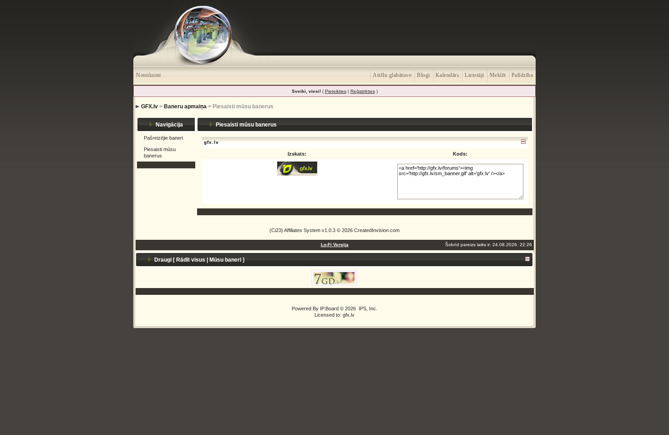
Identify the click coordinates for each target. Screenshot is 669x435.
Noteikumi (148, 75)
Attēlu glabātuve (392, 75)
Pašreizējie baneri (163, 138)
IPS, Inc (367, 308)
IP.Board (329, 308)
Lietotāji (474, 75)
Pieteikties (335, 91)
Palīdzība (522, 75)
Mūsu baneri (225, 260)
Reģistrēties (362, 91)
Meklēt (498, 75)
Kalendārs (448, 75)
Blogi (423, 75)
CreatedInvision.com (377, 230)
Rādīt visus (190, 260)
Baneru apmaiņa (185, 106)
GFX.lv (149, 106)
